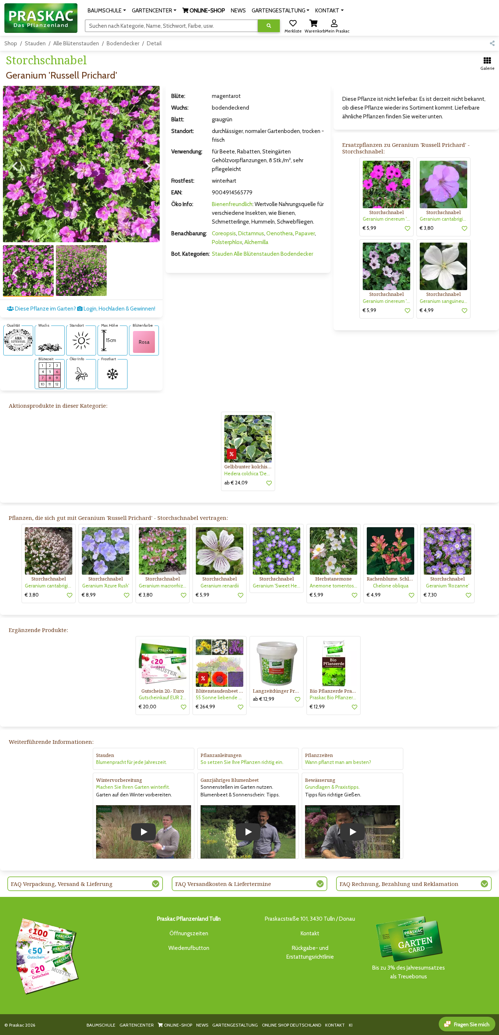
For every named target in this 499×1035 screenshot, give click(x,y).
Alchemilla (256, 242)
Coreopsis (224, 233)
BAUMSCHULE (101, 1025)
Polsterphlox (227, 242)
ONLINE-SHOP (177, 1025)
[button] (107, 10)
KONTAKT (335, 1025)
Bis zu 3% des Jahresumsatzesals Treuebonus (408, 972)
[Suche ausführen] (269, 25)
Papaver (305, 233)
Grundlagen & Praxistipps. (332, 787)
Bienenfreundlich (232, 204)
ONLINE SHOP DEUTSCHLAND (291, 1025)
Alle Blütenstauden (76, 43)
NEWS (202, 1025)
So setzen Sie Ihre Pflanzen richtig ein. (242, 762)
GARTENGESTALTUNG (235, 1025)
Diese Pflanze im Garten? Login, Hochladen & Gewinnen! (84, 308)
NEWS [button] (238, 10)
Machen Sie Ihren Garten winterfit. (133, 787)
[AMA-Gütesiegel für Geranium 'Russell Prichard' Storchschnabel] (18, 339)
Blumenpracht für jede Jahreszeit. (131, 762)
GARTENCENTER (136, 1025)
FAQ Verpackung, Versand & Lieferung (62, 883)
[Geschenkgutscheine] (45, 955)
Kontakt (310, 933)
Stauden (35, 43)
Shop (10, 43)
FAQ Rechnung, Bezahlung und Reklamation (399, 883)
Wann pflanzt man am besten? (338, 762)
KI (351, 1025)
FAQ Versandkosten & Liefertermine (223, 883)
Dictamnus (251, 233)
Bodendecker (123, 43)
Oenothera (279, 233)
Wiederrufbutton (188, 948)
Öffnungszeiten (188, 933)
